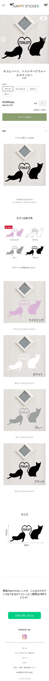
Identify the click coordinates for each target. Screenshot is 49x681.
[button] (3, 39)
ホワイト (33, 89)
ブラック (8, 89)
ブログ (24, 663)
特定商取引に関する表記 (24, 672)
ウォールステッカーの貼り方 (24, 653)
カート (24, 658)
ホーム (24, 648)
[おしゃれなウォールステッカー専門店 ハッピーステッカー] (24, 5)
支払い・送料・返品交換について (24, 667)
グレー (7, 94)
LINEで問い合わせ (24, 615)
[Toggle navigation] (3, 5)
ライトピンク (20, 89)
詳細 (4, 131)
